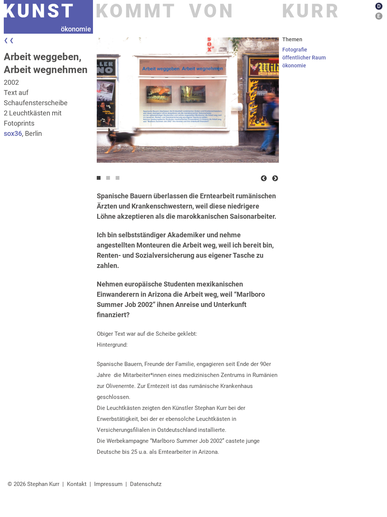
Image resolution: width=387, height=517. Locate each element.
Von (212, 11)
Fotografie (294, 50)
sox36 (13, 133)
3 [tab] (119, 180)
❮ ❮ (9, 40)
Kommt (136, 11)
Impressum (108, 484)
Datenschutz (145, 484)
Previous (264, 178)
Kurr (311, 11)
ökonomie (294, 65)
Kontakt (77, 484)
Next (275, 178)
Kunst (39, 11)
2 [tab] (110, 180)
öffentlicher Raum (304, 58)
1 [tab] (100, 180)
